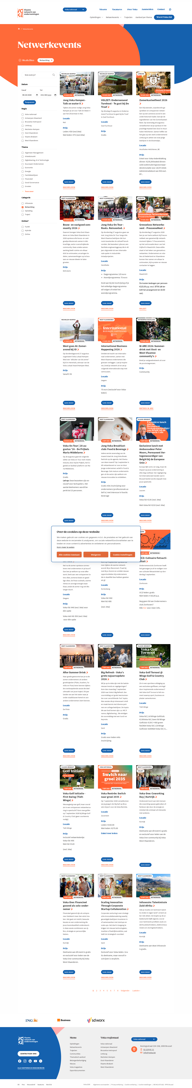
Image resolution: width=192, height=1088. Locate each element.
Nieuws (103, 9)
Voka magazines (76, 1067)
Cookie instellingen (145, 1085)
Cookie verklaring (130, 1085)
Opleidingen (95, 17)
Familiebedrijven (31, 175)
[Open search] (171, 9)
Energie (28, 171)
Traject (28, 214)
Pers (23, 1085)
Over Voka (132, 9)
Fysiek (27, 226)
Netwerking (45, 60)
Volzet (143, 308)
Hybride (28, 230)
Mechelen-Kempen (32, 129)
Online (27, 234)
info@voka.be (149, 1052)
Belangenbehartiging (78, 1060)
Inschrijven (69, 187)
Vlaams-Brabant (31, 137)
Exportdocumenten (77, 1070)
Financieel (29, 179)
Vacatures (117, 9)
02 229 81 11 (148, 1049)
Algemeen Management (34, 153)
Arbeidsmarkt (30, 156)
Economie (29, 167)
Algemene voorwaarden (101, 1085)
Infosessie (29, 203)
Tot (41, 90)
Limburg (28, 125)
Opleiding (29, 211)
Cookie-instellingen (122, 554)
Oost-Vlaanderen (31, 133)
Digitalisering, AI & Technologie (37, 160)
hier (145, 607)
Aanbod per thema (144, 17)
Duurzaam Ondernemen (34, 164)
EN (18, 1085)
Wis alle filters (28, 60)
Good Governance (32, 182)
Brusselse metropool (33, 122)
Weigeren (96, 554)
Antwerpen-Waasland (33, 118)
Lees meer (69, 182)
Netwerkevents (112, 17)
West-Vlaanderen (32, 140)
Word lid (49, 1085)
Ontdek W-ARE (146, 408)
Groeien (28, 186)
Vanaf (24, 90)
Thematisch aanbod (77, 1057)
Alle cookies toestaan (69, 554)
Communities (75, 1054)
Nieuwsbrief (31, 1085)
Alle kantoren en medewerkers (31, 1068)
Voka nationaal (31, 114)
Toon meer (29, 191)
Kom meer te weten (65, 547)
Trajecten (128, 17)
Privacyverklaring (117, 1085)
